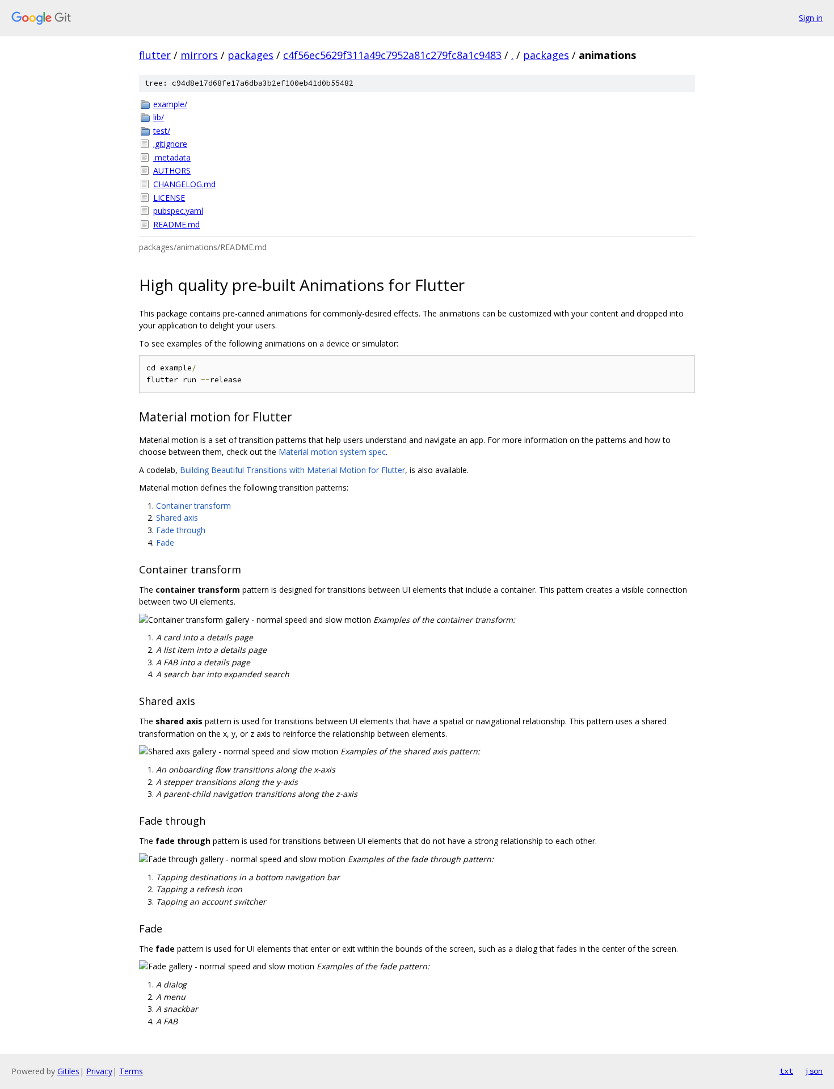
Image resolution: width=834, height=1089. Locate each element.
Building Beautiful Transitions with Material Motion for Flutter (292, 470)
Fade (165, 542)
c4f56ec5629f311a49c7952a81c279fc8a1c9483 (392, 55)
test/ (161, 130)
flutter (155, 55)
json (813, 1071)
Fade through (180, 530)
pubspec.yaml (178, 210)
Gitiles (68, 1071)
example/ (170, 104)
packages (250, 55)
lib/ (158, 117)
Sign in (811, 17)
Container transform (193, 505)
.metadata (172, 157)
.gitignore (170, 143)
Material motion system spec (332, 451)
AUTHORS (172, 170)
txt (786, 1071)
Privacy (99, 1071)
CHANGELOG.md (184, 184)
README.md (176, 224)
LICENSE (169, 197)
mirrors (199, 55)
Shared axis (177, 517)
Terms (131, 1071)
